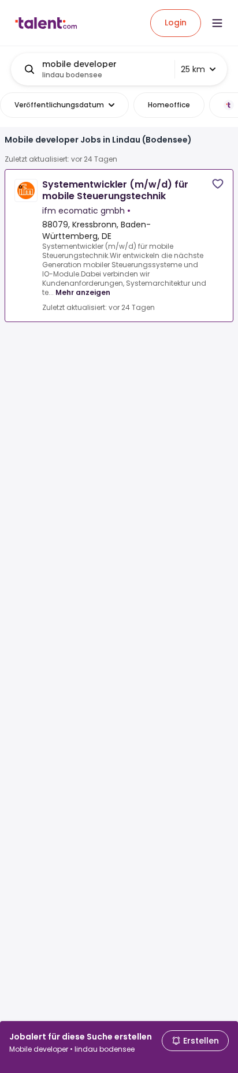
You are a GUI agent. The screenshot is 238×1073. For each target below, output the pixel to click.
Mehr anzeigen (82, 292)
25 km (193, 69)
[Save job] (218, 184)
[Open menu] (217, 23)
